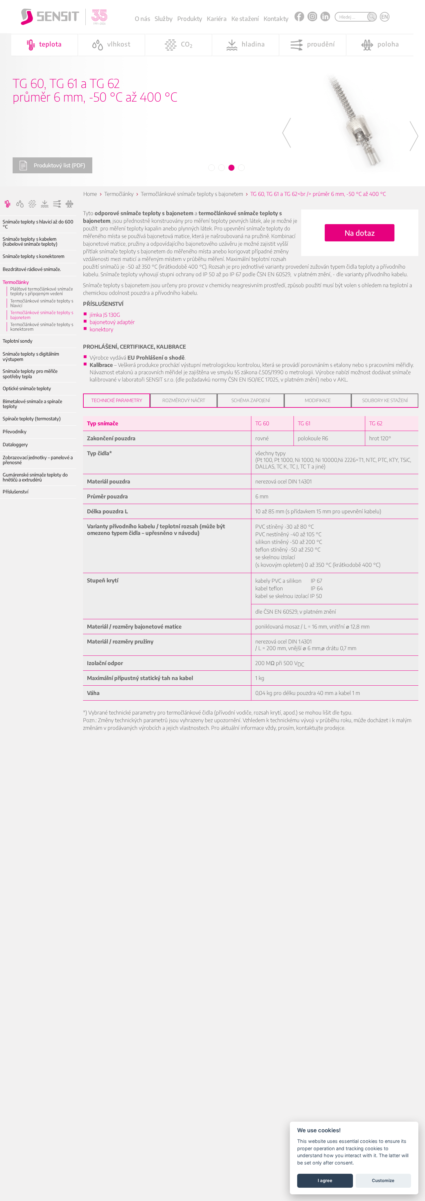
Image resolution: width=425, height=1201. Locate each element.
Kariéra (216, 18)
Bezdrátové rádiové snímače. (32, 269)
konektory (101, 329)
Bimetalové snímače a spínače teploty (32, 404)
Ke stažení (245, 18)
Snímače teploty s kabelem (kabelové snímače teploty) (30, 241)
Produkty (189, 18)
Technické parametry (116, 400)
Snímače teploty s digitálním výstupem (31, 356)
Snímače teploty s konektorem (33, 256)
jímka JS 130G (105, 314)
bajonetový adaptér (112, 322)
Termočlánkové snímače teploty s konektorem (41, 327)
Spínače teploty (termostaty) (32, 418)
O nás (142, 18)
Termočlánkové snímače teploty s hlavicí (41, 303)
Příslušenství (15, 491)
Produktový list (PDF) (59, 165)
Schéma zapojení (250, 400)
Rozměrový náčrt (183, 400)
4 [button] (241, 168)
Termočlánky (16, 282)
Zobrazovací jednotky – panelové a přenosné (38, 460)
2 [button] (221, 168)
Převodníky (15, 431)
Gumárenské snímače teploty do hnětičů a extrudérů (35, 477)
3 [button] (231, 168)
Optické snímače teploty (27, 388)
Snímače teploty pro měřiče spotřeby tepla (30, 374)
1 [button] (212, 168)
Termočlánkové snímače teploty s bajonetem (41, 315)
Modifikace (318, 400)
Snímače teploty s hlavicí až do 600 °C (38, 224)
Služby (164, 18)
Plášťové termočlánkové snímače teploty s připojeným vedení (41, 291)
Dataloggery (15, 444)
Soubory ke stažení (385, 400)
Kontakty (276, 18)
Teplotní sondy (18, 340)
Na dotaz (360, 232)
